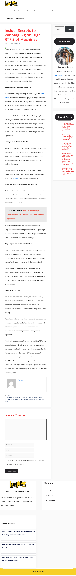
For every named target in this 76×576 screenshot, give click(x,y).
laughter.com (59, 75)
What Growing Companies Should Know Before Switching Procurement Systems (68, 127)
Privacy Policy (50, 500)
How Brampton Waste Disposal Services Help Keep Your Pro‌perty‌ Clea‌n (68, 171)
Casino (9, 395)
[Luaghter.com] (11, 3)
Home (8, 11)
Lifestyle (9, 18)
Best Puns (17, 11)
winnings (16, 178)
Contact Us (48, 495)
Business (37, 11)
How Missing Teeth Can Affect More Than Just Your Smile (67, 137)
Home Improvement (59, 11)
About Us (48, 491)
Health (46, 11)
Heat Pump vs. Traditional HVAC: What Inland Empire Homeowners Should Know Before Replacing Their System (67, 159)
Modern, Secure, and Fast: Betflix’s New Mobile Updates (24, 397)
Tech (28, 11)
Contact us (20, 18)
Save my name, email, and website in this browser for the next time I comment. (26, 462)
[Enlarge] (71, 49)
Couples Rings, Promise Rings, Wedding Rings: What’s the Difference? (67, 146)
